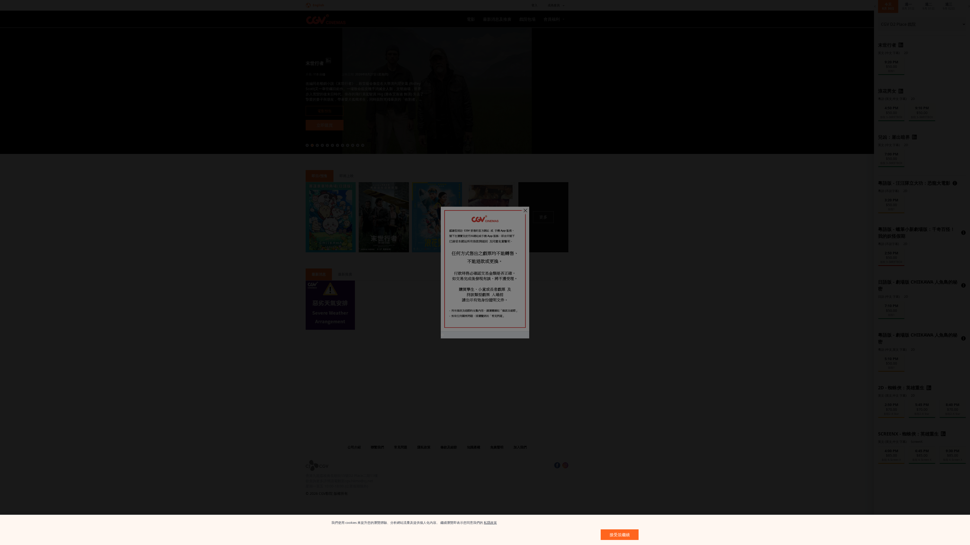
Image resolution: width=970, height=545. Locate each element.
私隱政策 (490, 522)
